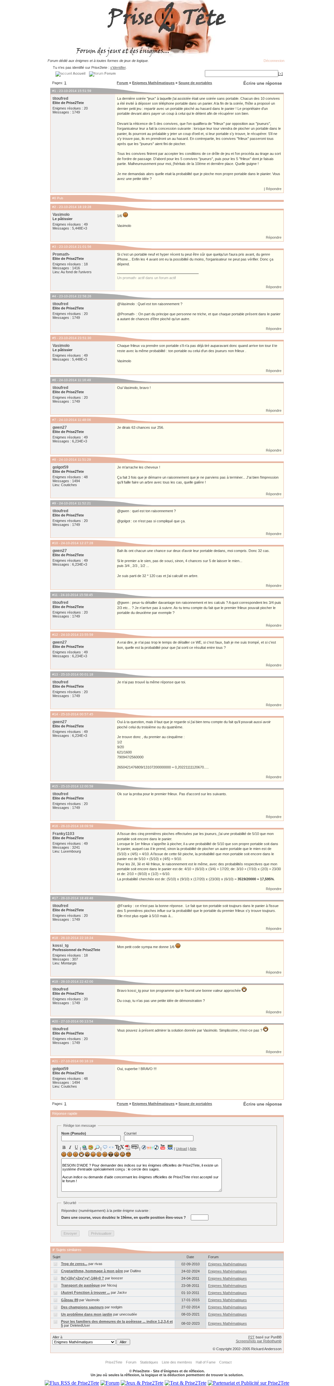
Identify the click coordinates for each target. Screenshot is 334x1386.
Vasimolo (61, 214)
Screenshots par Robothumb (258, 1341)
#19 (55, 981)
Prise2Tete (113, 1362)
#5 (54, 338)
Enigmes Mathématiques (153, 83)
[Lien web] (84, 1147)
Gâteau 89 (69, 1300)
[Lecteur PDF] (127, 1147)
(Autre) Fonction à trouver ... (85, 1292)
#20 (55, 1021)
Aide (193, 1149)
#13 (55, 674)
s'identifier (118, 67)
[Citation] (105, 1147)
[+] (280, 74)
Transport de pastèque (80, 1285)
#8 (54, 459)
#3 (54, 246)
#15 (55, 786)
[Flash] (143, 1147)
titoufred (60, 98)
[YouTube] (163, 1147)
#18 (55, 938)
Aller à (57, 1337)
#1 (54, 91)
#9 (54, 503)
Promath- (61, 254)
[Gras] (64, 1147)
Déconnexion (274, 61)
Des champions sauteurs (82, 1307)
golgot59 (60, 467)
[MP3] (156, 1147)
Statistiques (149, 1362)
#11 (55, 595)
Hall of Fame (206, 1362)
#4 (54, 296)
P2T (251, 1337)
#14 (55, 714)
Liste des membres (177, 1362)
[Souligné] (76, 1147)
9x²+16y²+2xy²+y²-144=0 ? (82, 1278)
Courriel (130, 1133)
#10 (55, 543)
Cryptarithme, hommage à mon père (92, 1271)
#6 (54, 380)
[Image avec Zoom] (96, 1147)
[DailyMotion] (170, 1147)
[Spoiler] (134, 1146)
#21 (55, 1061)
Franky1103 (63, 833)
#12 (55, 634)
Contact (225, 1362)
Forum (122, 83)
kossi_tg (60, 945)
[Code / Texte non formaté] (111, 1147)
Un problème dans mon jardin (86, 1314)
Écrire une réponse (262, 83)
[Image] (90, 1147)
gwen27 (60, 427)
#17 (55, 898)
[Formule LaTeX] (119, 1147)
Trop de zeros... (74, 1264)
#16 (55, 826)
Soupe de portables (195, 83)
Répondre (273, 189)
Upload (181, 1149)
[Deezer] (150, 1147)
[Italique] (70, 1147)
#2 (54, 207)
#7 (54, 420)
